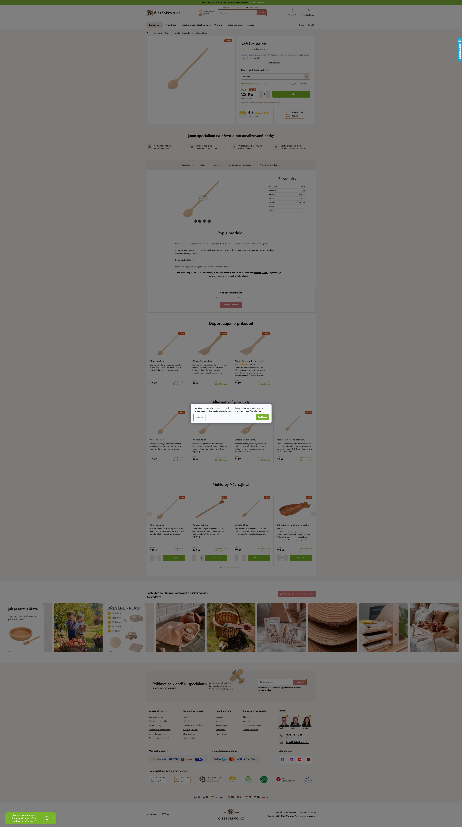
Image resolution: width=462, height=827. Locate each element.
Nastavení (199, 417)
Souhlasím (262, 417)
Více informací (255, 411)
